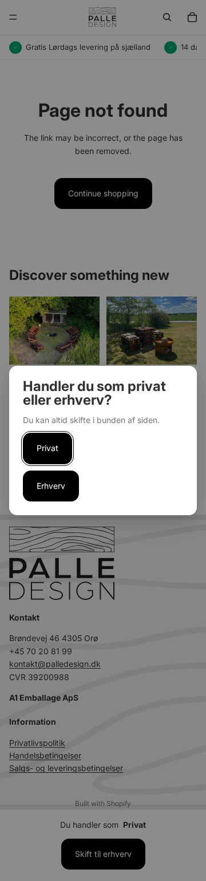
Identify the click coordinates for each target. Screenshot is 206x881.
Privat (47, 448)
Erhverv (51, 486)
